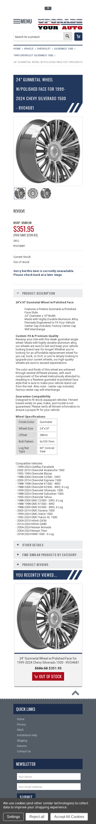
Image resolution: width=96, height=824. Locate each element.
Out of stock (50, 676)
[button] (78, 36)
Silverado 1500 (63, 48)
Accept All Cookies (69, 817)
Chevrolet (44, 48)
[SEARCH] (67, 36)
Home (17, 48)
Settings (13, 817)
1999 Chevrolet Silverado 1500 (33, 55)
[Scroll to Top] (76, 694)
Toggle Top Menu (48, 8)
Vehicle (28, 48)
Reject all (36, 817)
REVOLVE (19, 211)
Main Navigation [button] (22, 23)
